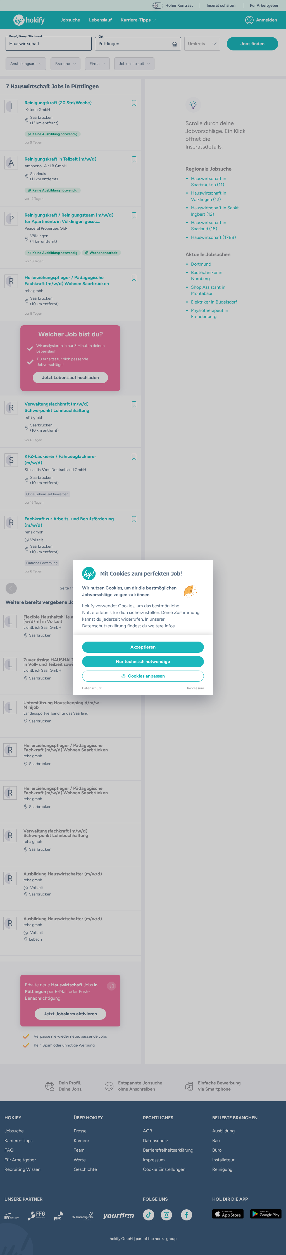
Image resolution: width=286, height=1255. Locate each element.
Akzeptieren (143, 647)
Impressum (195, 688)
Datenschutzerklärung (104, 625)
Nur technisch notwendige (143, 661)
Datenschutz (92, 688)
